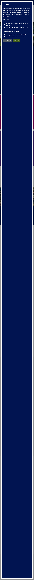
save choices (7, 40)
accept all (16, 40)
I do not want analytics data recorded (16, 27)
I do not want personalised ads (15, 37)
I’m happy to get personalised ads (15, 35)
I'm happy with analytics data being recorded (16, 24)
